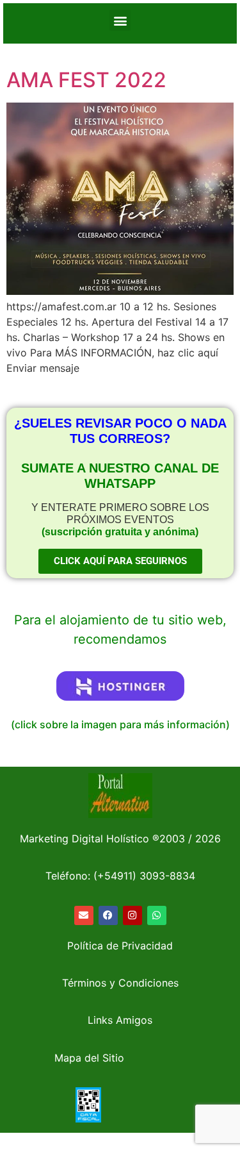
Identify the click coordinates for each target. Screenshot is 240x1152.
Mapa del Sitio (89, 1057)
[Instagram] (132, 915)
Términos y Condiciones (120, 982)
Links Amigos (120, 1020)
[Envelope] (83, 915)
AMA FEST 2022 (86, 79)
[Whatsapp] (156, 915)
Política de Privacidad (120, 945)
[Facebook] (108, 915)
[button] (120, 20)
